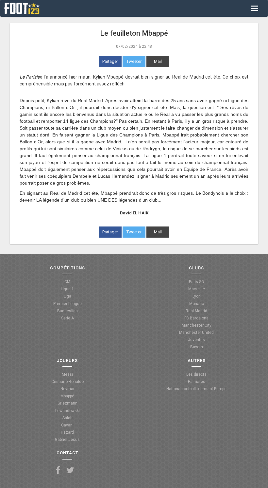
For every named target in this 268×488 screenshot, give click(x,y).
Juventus (196, 339)
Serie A (67, 318)
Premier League (67, 303)
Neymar (67, 389)
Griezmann (67, 403)
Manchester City (196, 325)
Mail (158, 61)
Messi (67, 374)
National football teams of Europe (196, 389)
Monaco (196, 303)
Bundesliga (67, 311)
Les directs (196, 374)
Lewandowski (67, 410)
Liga (67, 296)
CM (67, 282)
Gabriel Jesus (67, 439)
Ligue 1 (67, 289)
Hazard (67, 432)
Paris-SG (196, 282)
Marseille (196, 289)
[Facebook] (58, 470)
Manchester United (196, 332)
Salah (67, 418)
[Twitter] (70, 470)
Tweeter (134, 61)
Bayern (196, 347)
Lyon (197, 296)
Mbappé (67, 396)
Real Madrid (196, 311)
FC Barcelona (196, 318)
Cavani (67, 425)
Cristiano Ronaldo (67, 381)
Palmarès (196, 381)
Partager (110, 61)
